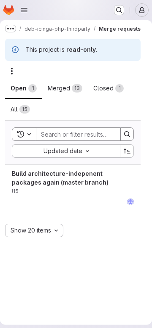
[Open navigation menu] (24, 10)
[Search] (127, 134)
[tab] (23, 88)
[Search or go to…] (119, 10)
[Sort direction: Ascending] (127, 151)
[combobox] (66, 151)
